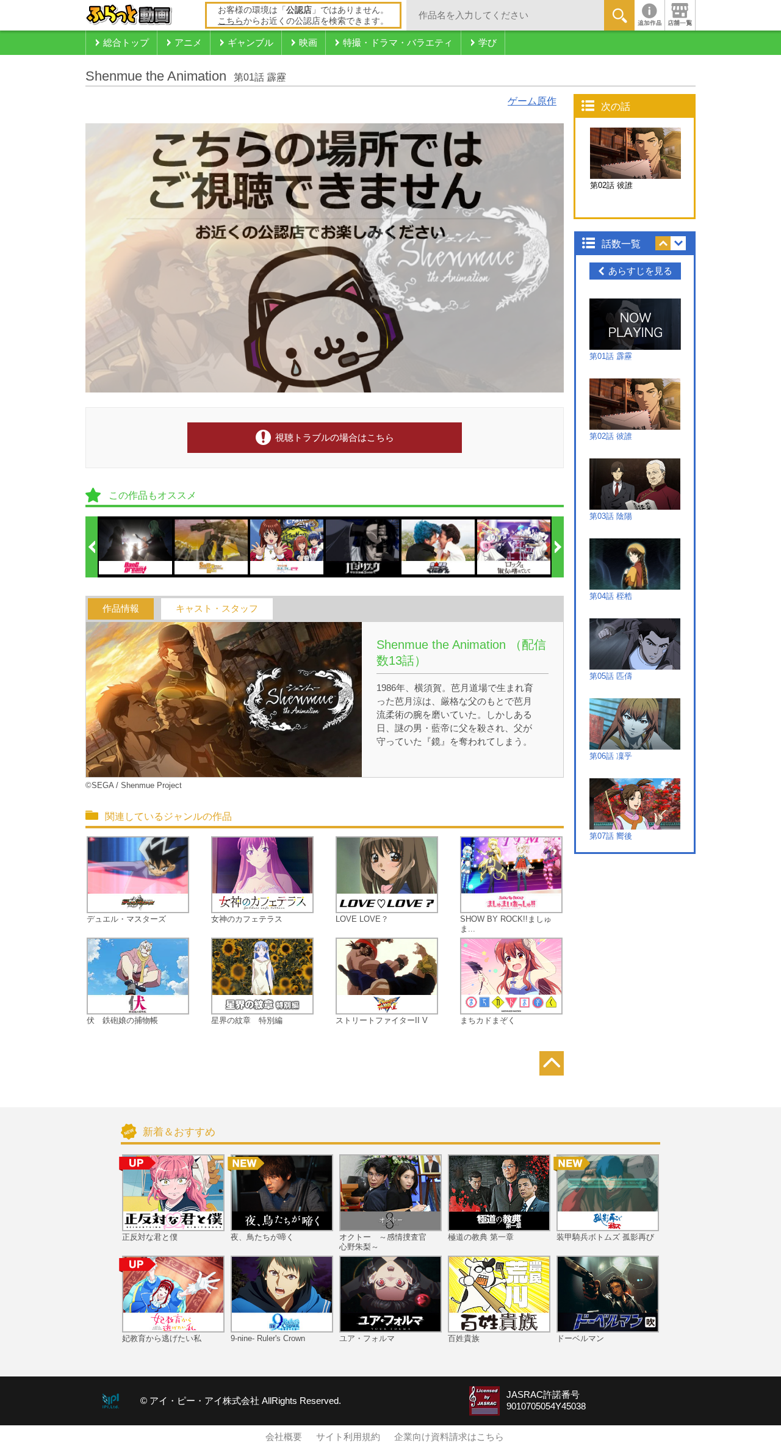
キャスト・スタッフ (217, 608)
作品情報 (121, 608)
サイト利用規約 (348, 1437)
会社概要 (283, 1437)
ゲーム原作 (532, 101)
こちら (230, 21)
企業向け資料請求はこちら (449, 1437)
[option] (136, 546)
